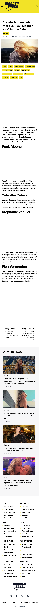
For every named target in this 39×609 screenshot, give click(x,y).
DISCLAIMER (24, 602)
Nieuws (5, 33)
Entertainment (7, 74)
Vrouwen (5, 77)
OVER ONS (34, 602)
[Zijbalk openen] (2, 6)
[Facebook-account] (17, 596)
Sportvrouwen (29, 74)
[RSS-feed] (28, 596)
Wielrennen (25, 70)
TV (21, 77)
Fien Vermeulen (7, 70)
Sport (10, 66)
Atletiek (17, 70)
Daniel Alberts (12, 36)
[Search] (37, 6)
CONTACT (4, 602)
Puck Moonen (19, 66)
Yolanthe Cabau (30, 66)
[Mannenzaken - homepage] (11, 6)
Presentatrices (18, 74)
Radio (4, 66)
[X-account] (11, 596)
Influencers (14, 77)
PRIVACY (14, 602)
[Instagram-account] (22, 596)
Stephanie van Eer (9, 252)
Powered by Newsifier (19, 606)
